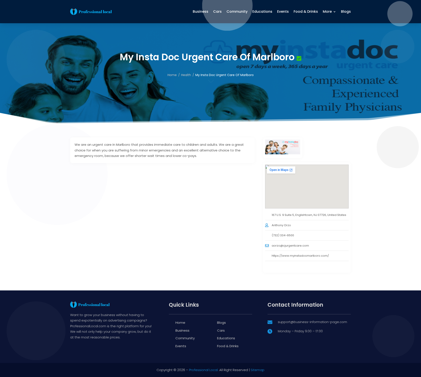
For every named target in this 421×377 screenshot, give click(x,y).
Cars (217, 11)
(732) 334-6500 (283, 235)
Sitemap (257, 370)
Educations (262, 11)
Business (200, 11)
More (327, 11)
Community (237, 11)
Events (283, 11)
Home (172, 75)
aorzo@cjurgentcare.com (290, 246)
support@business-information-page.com (312, 322)
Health (186, 75)
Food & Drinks (306, 11)
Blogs (346, 11)
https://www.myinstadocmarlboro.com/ (300, 256)
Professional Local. (203, 370)
